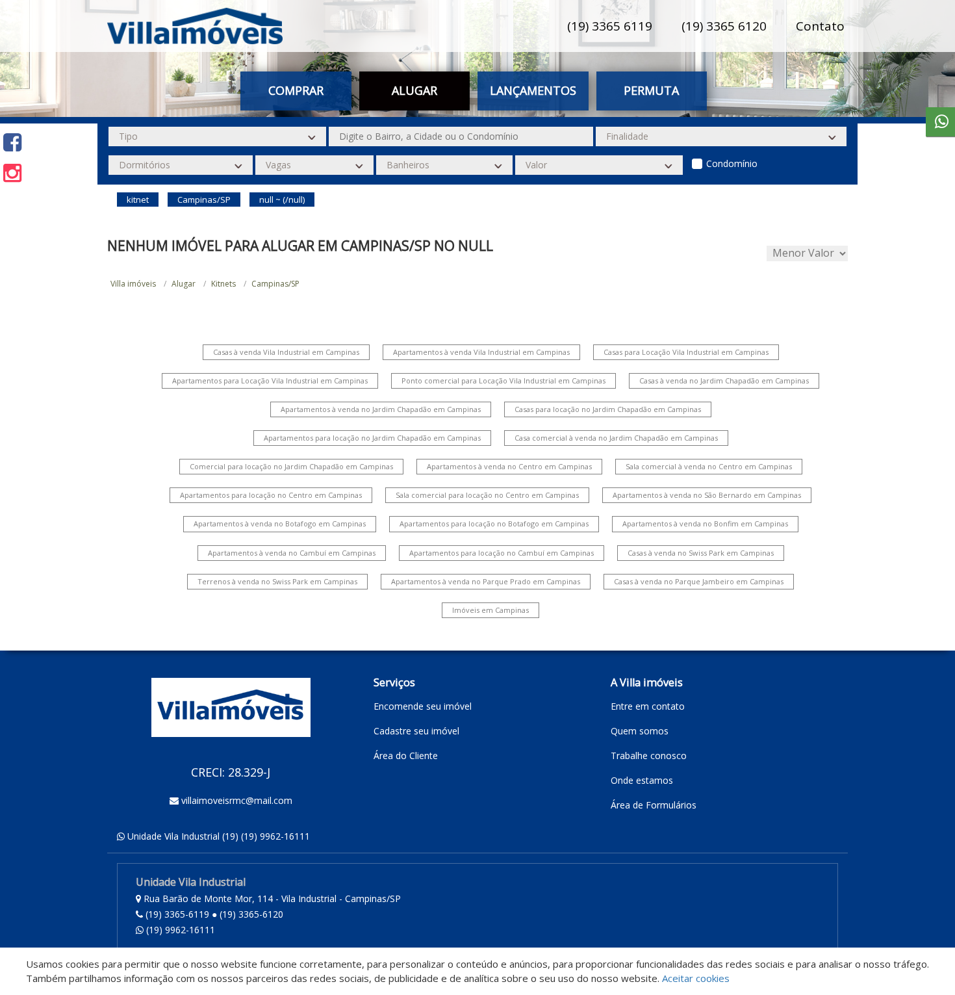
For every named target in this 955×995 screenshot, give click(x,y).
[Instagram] (12, 172)
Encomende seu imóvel (423, 706)
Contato (820, 26)
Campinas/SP (275, 283)
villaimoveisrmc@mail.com (236, 800)
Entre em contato (648, 706)
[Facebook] (12, 142)
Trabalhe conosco (649, 755)
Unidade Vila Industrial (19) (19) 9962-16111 (218, 836)
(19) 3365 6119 (609, 26)
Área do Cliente (406, 755)
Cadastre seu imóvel (416, 731)
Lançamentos (533, 90)
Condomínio (732, 163)
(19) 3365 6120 (724, 26)
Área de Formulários (653, 805)
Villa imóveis (133, 283)
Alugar (184, 283)
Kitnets (223, 283)
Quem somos (639, 731)
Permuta (651, 90)
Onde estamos (642, 780)
